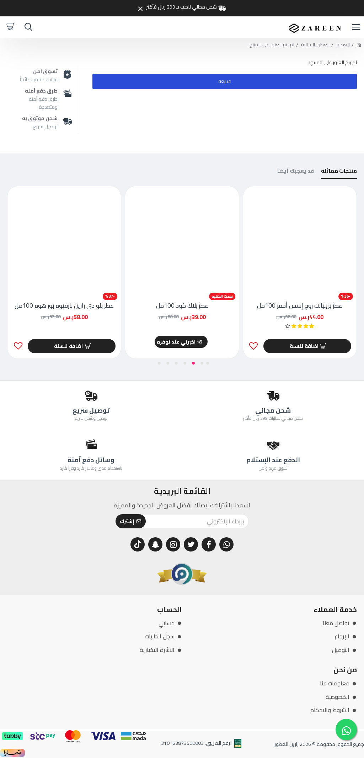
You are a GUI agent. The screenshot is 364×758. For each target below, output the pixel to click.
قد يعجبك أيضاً (295, 172)
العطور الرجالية (315, 44)
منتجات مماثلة (339, 172)
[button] (207, 363)
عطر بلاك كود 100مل (182, 305)
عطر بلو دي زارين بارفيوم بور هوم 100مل (64, 305)
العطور (343, 44)
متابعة (224, 81)
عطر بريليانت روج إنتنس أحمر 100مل (299, 305)
